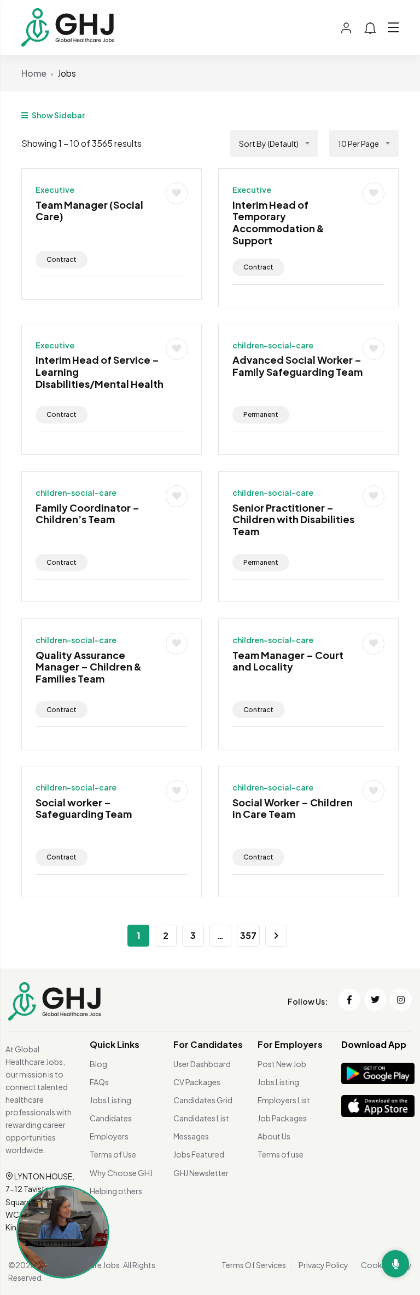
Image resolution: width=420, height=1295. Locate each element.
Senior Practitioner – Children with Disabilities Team (293, 519)
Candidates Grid (202, 1100)
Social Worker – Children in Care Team (292, 808)
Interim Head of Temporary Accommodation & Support (278, 222)
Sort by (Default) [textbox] (269, 143)
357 (248, 935)
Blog (98, 1064)
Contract (61, 259)
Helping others (116, 1191)
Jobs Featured (198, 1154)
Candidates (111, 1118)
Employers (109, 1136)
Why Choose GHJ (121, 1173)
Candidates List (201, 1118)
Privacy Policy (323, 1264)
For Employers (290, 1044)
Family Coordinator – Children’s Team (87, 513)
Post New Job (282, 1064)
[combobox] (274, 143)
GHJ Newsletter (201, 1173)
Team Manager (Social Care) (89, 210)
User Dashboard (202, 1064)
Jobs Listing (110, 1100)
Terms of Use (113, 1154)
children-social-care (272, 345)
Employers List (284, 1100)
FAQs (99, 1082)
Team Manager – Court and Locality (287, 661)
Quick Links (114, 1044)
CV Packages (196, 1082)
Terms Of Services (253, 1264)
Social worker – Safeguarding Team (84, 808)
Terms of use (281, 1154)
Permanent (260, 414)
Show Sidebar (58, 115)
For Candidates (208, 1044)
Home (33, 73)
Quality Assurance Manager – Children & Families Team (89, 667)
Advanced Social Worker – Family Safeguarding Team (297, 365)
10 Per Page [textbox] (358, 143)
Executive (55, 189)
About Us (274, 1136)
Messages (191, 1136)
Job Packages (282, 1118)
